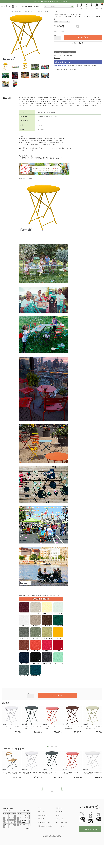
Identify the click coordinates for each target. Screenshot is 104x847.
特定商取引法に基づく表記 (45, 826)
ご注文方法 (59, 808)
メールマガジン (60, 826)
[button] (61, 743)
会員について (59, 811)
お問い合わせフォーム (90, 829)
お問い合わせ (59, 819)
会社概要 (58, 815)
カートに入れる (83, 37)
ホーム (39, 808)
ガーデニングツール (6, 11)
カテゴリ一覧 (41, 811)
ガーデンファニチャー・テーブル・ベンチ (21, 11)
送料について (57, 58)
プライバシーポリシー (44, 822)
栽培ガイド (41, 819)
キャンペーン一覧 (43, 815)
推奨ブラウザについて (62, 822)
